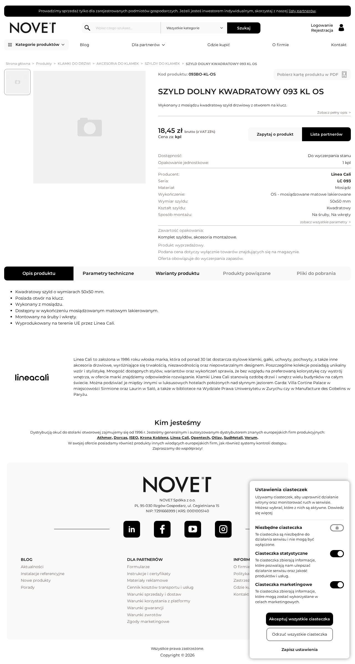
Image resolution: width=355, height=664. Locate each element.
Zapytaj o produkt (275, 134)
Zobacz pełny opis (332, 112)
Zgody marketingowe (148, 621)
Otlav (217, 437)
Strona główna (18, 63)
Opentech (200, 437)
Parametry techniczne (108, 273)
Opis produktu (38, 273)
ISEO (133, 437)
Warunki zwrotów (144, 614)
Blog (84, 44)
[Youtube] (192, 529)
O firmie (280, 44)
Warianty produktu (177, 273)
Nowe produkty (36, 580)
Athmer (104, 437)
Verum (251, 437)
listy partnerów (302, 11)
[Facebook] (162, 529)
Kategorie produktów (37, 44)
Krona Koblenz (154, 437)
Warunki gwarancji (145, 607)
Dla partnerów (146, 44)
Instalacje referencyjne (42, 573)
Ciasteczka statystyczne (281, 553)
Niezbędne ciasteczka (278, 527)
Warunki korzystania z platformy (158, 600)
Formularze (138, 566)
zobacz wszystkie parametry (323, 222)
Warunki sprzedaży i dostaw (154, 594)
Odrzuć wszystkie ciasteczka (299, 634)
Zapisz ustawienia (300, 649)
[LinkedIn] (131, 529)
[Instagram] (223, 529)
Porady (28, 587)
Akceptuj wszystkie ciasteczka (299, 618)
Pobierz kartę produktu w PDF (307, 74)
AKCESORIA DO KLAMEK (118, 63)
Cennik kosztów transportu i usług (160, 587)
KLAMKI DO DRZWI (74, 63)
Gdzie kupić (218, 44)
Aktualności (32, 566)
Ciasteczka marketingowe (283, 584)
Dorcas (120, 437)
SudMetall (233, 437)
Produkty (44, 63)
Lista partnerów (326, 134)
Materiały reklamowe (147, 580)
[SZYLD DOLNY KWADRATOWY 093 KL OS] (89, 127)
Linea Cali (179, 437)
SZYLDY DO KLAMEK (162, 63)
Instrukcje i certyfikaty (149, 573)
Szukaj (243, 27)
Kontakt (339, 44)
